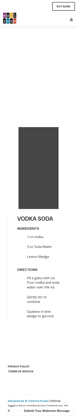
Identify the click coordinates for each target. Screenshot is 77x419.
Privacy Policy (19, 366)
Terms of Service (20, 371)
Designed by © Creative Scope (28, 400)
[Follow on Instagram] (12, 5)
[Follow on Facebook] (5, 5)
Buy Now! (63, 6)
